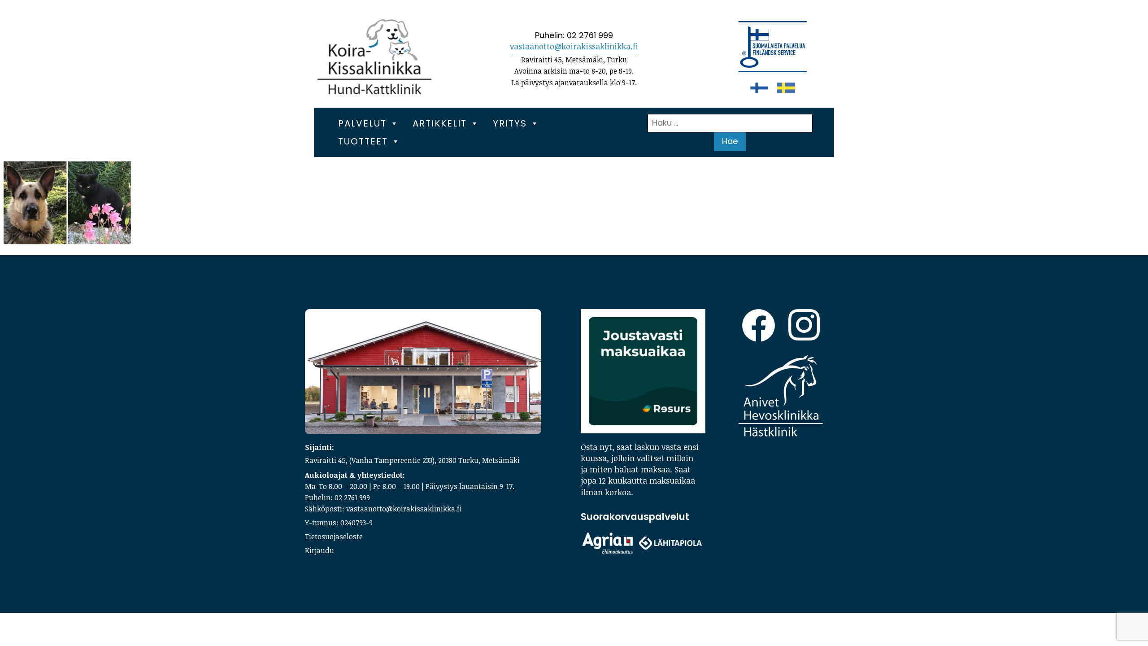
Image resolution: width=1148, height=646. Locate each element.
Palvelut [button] (362, 123)
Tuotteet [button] (363, 141)
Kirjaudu (319, 550)
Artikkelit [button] (440, 123)
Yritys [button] (510, 123)
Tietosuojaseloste (334, 536)
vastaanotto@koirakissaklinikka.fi (574, 46)
